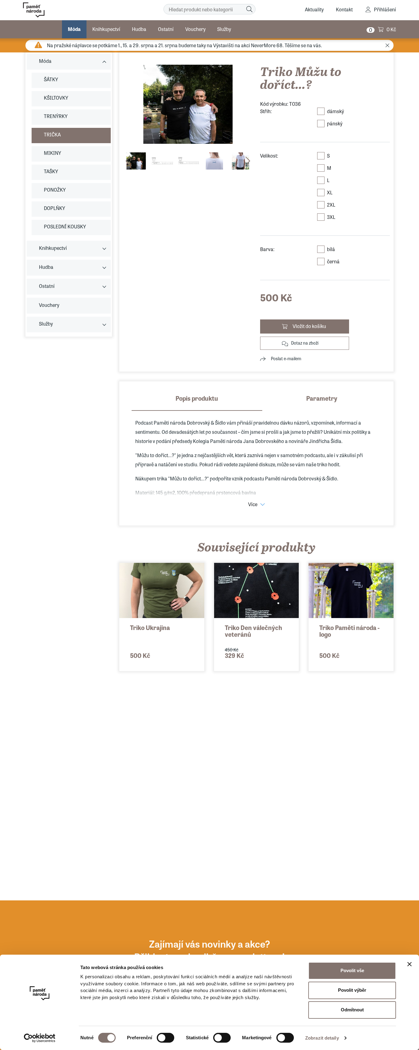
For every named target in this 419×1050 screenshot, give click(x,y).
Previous (128, 161)
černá (333, 261)
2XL (331, 204)
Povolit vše (352, 970)
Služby (224, 28)
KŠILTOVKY (56, 97)
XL (330, 192)
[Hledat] (249, 9)
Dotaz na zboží (304, 343)
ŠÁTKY (51, 79)
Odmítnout (352, 1009)
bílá (331, 249)
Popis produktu (196, 398)
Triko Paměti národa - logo (349, 631)
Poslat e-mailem (286, 358)
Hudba (139, 28)
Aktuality (314, 9)
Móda (74, 28)
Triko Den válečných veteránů (253, 631)
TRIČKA (52, 134)
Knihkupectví (106, 28)
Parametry (321, 398)
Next (248, 161)
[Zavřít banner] (409, 964)
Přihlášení (385, 9)
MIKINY (52, 152)
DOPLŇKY (54, 208)
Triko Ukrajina (150, 627)
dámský (335, 111)
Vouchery (195, 28)
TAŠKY (51, 171)
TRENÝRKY (55, 116)
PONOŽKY (55, 189)
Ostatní (166, 28)
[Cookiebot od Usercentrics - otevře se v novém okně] (40, 1038)
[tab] (197, 402)
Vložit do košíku (309, 326)
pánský (334, 123)
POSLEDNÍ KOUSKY (65, 226)
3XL (331, 216)
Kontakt (344, 9)
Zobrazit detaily (322, 1037)
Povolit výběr (352, 990)
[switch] (165, 1038)
